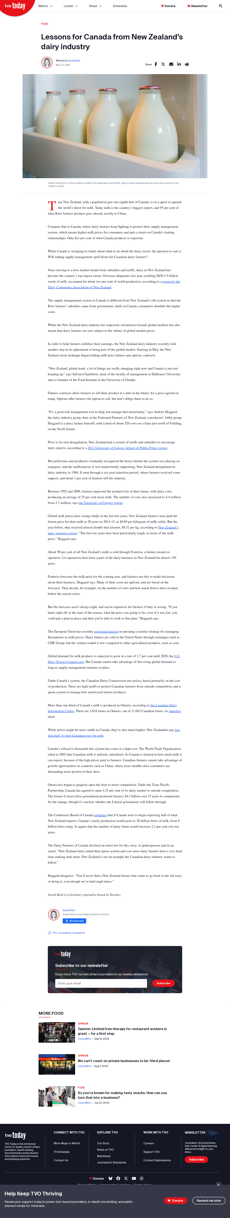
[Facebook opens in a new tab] (118, 1178)
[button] (15, 1135)
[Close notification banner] (218, 1185)
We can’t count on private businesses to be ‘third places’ (124, 1061)
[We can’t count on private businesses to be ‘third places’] (57, 1064)
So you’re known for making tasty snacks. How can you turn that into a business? (122, 1095)
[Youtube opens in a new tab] (134, 1178)
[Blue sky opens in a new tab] (110, 1178)
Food (44, 24)
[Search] (221, 6)
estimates (100, 815)
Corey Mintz (84, 1038)
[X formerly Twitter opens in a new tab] (126, 1178)
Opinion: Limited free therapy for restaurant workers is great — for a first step (122, 1031)
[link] (156, 64)
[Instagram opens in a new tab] (141, 1178)
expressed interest (106, 631)
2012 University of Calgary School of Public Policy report (127, 447)
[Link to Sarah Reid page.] (47, 63)
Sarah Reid (74, 60)
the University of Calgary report (101, 502)
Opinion (83, 1023)
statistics (175, 711)
